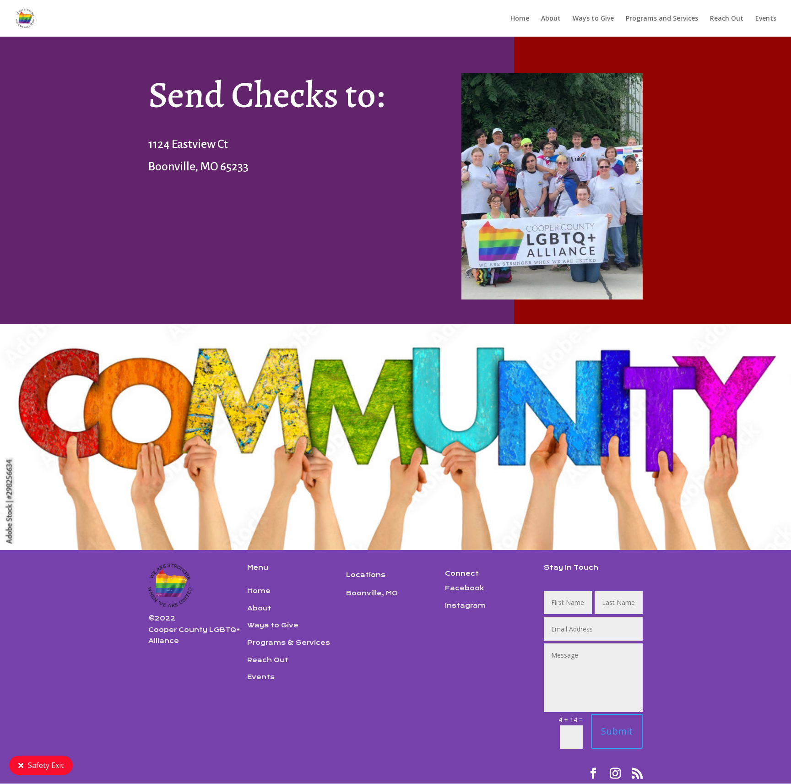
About (551, 18)
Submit (617, 731)
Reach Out (726, 18)
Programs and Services (662, 18)
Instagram (465, 605)
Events (765, 18)
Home (519, 18)
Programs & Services (288, 642)
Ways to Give (593, 18)
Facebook (464, 588)
